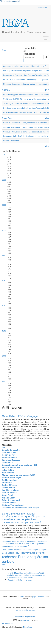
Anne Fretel (7, 495)
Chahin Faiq (7, 462)
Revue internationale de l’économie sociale (24, 32)
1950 (4, 305)
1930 (4, 356)
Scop (4, 552)
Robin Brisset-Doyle (11, 477)
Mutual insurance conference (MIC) (18, 475)
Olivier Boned (8, 487)
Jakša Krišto (8, 470)
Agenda (6, 89)
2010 (4, 154)
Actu (4, 50)
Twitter (22, 596)
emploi (40, 552)
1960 (4, 280)
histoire (10, 552)
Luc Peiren (7, 482)
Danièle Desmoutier (11, 140)
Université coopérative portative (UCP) (20, 465)
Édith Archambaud (11, 500)
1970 (4, 255)
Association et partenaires (25, 616)
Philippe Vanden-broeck (13, 505)
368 (3, 447)
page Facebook (38, 596)
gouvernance (28, 552)
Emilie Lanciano (9, 480)
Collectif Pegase (9, 485)
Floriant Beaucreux (11, 467)
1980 (4, 230)
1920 (4, 381)
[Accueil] (15, 23)
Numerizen (27, 627)
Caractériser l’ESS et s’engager (20, 416)
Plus (4, 564)
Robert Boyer (8, 454)
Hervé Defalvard (9, 457)
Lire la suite (20, 507)
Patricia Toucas (9, 492)
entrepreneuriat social (22, 549)
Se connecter (7, 623)
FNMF (18, 552)
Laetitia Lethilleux (10, 490)
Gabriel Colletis (9, 452)
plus (47, 89)
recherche (10, 556)
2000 (4, 179)
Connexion (42, 7)
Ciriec (4, 549)
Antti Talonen (8, 472)
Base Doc (7, 118)
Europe (23, 556)
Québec (10, 549)
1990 (4, 205)
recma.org (25, 620)
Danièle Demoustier (11, 449)
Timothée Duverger (11, 459)
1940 (4, 330)
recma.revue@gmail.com (25, 610)
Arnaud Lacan (8, 497)
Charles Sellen (9, 502)
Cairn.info (24, 7)
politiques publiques (39, 549)
